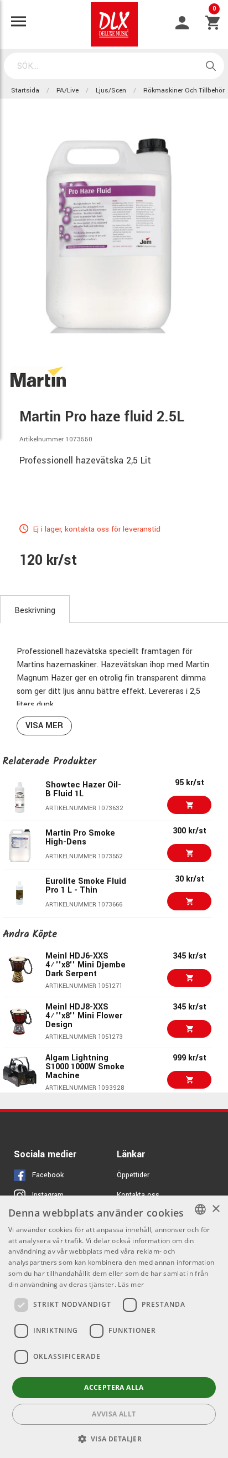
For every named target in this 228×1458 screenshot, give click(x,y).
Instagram (48, 1195)
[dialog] (114, 1327)
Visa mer (44, 725)
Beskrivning (34, 610)
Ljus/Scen (111, 90)
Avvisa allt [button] (114, 1414)
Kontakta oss (138, 1195)
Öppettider (133, 1175)
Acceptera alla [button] (114, 1387)
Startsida (25, 90)
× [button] (215, 1209)
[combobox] (200, 1209)
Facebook (48, 1175)
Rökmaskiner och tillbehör (184, 90)
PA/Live (67, 90)
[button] (114, 1438)
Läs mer (131, 1284)
